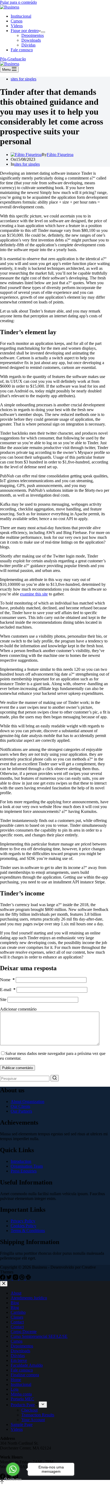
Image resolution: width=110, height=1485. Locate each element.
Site (3, 999)
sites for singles (23, 79)
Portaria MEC (22, 1399)
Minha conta (21, 1394)
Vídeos (17, 26)
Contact (17, 1322)
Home (16, 1379)
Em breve (19, 1360)
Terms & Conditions (28, 1230)
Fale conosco (22, 50)
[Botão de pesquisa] (54, 1078)
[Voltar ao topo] (2, 1482)
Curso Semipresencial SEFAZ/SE (39, 1336)
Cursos (16, 21)
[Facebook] (3, 1278)
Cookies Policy (23, 1225)
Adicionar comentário (18, 1009)
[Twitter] (9, 1278)
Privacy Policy (23, 1221)
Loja (14, 1389)
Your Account (33, 1419)
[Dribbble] (22, 1278)
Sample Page (22, 1424)
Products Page (23, 1404)
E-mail (7, 989)
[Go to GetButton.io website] (12, 1479)
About (16, 1293)
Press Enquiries (24, 1171)
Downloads (31, 40)
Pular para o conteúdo (18, 2)
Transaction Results (37, 1415)
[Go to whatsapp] (12, 1469)
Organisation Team (27, 1166)
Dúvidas (28, 45)
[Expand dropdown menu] (43, 32)
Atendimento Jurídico (29, 1298)
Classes (17, 1317)
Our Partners (21, 1111)
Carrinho (18, 1312)
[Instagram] (16, 1278)
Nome (7, 979)
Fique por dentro (25, 30)
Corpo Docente (24, 1331)
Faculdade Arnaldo (27, 1365)
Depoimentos (32, 35)
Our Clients (20, 1106)
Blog (15, 1302)
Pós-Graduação (13, 59)
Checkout (29, 1410)
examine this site (34, 594)
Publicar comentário (17, 1068)
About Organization (27, 1101)
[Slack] (28, 1278)
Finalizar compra (25, 1375)
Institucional (21, 16)
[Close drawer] (3, 1284)
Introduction (21, 1161)
